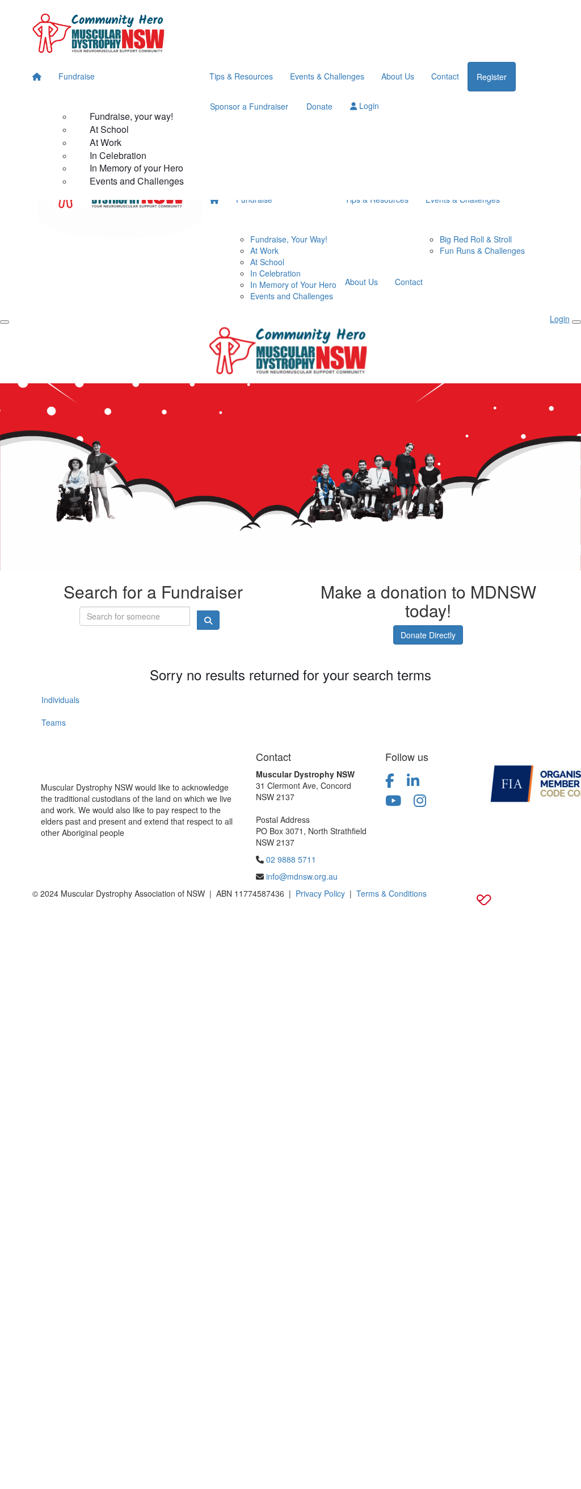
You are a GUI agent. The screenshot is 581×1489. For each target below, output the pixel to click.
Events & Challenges (327, 76)
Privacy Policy (320, 893)
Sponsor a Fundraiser (249, 106)
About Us (397, 76)
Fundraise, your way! (131, 116)
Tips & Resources (241, 76)
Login (368, 105)
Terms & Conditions (391, 893)
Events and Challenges (137, 180)
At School (109, 129)
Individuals (60, 699)
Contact (445, 76)
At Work (105, 142)
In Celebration (118, 155)
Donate (319, 106)
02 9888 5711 (291, 859)
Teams (53, 722)
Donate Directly (428, 635)
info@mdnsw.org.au (302, 876)
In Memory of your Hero (136, 167)
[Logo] (100, 31)
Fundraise (76, 76)
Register (492, 76)
